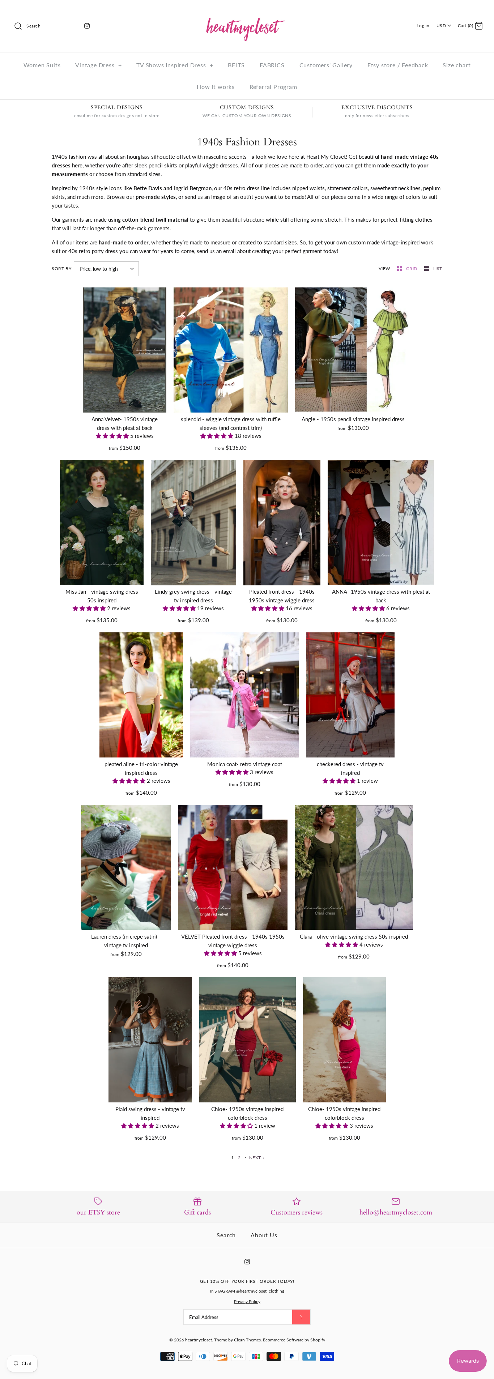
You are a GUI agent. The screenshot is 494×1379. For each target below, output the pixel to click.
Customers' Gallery (326, 64)
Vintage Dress (98, 64)
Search (226, 1234)
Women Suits (42, 64)
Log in (423, 25)
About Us (264, 1234)
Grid (412, 268)
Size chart (456, 64)
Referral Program (273, 86)
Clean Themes (247, 1339)
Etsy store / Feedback (397, 64)
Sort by (61, 268)
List (437, 268)
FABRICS (272, 64)
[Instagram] (87, 26)
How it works (216, 86)
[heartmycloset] (247, 11)
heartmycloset (198, 1339)
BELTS (236, 64)
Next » (257, 1157)
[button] (113, 435)
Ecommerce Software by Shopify (294, 1339)
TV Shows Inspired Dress (174, 64)
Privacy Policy (247, 1301)
